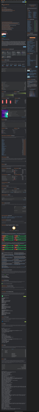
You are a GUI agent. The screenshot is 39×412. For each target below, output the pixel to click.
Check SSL (25, 296)
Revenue (4, 164)
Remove (29, 84)
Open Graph (9, 57)
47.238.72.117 (28, 57)
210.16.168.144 (28, 59)
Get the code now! (32, 89)
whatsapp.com (35, 17)
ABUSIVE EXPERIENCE (19, 0)
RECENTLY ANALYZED (10, 0)
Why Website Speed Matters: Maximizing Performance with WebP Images (33, 71)
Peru (16, 102)
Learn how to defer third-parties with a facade (19, 258)
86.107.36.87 (28, 63)
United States (17, 100)
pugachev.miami (29, 30)
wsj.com (3, 145)
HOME (6, 0)
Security (3, 56)
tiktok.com (29, 14)
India (16, 103)
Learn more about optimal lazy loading (9, 255)
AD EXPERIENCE (16, 0)
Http (4, 323)
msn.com (3, 141)
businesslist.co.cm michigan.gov (31, 42)
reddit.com (34, 14)
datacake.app (28, 31)
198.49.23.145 (12, 28)
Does (7, 269)
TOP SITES (8, 0)
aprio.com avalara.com (30, 43)
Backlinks (4, 119)
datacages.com (29, 22)
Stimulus (18, 53)
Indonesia (17, 101)
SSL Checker (7, 291)
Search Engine (5, 157)
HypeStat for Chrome (32, 37)
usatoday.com (3, 144)
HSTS (3, 57)
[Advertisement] (14, 16)
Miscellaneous (8, 56)
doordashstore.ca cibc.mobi (30, 50)
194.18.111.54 (28, 65)
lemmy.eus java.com (29, 49)
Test (25, 321)
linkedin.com (34, 15)
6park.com (3, 153)
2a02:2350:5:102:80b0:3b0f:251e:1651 (31, 60)
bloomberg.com (3, 149)
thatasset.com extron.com (30, 47)
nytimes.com (3, 140)
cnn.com (3, 142)
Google (5, 280)
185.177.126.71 (28, 56)
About (22, 411)
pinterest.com (29, 17)
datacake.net (28, 25)
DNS (4, 345)
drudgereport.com (4, 148)
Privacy (20, 411)
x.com (29, 13)
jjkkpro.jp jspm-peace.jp (30, 46)
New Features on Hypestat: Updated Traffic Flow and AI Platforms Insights (33, 74)
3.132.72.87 (28, 55)
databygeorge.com (29, 24)
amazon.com (34, 13)
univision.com (3, 152)
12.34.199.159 (28, 58)
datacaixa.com (29, 20)
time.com (3, 151)
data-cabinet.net (29, 28)
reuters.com (3, 147)
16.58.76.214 (28, 62)
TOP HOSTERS (14, 0)
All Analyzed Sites (16, 411)
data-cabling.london (29, 27)
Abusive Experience (6, 194)
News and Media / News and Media (5, 39)
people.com (3, 143)
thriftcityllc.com (29, 21)
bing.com (29, 15)
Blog (18, 411)
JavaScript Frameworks (18, 52)
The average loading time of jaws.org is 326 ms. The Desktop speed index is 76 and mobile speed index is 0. (13, 221)
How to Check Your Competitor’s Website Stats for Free (33, 77)
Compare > (25, 140)
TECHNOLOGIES (23, 0)
